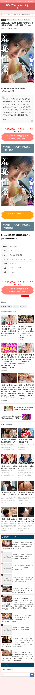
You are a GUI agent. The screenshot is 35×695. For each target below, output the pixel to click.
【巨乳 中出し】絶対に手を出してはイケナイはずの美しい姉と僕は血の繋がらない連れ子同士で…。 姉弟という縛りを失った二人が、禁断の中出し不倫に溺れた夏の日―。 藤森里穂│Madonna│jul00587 (17, 642)
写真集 (9, 19)
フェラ (21, 19)
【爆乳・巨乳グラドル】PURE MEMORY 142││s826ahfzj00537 (21, 628)
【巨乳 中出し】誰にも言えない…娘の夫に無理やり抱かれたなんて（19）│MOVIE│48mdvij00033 (22, 590)
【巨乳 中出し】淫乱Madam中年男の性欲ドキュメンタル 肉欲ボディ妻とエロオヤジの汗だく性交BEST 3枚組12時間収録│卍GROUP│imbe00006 (17, 545)
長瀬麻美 (3, 19)
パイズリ (28, 19)
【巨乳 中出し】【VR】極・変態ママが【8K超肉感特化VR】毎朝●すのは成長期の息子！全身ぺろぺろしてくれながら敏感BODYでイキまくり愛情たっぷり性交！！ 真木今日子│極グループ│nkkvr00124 (17, 656)
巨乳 (15, 19)
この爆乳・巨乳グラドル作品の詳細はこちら (18, 137)
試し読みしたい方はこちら (18, 215)
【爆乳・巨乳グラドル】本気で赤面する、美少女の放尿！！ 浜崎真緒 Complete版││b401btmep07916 (22, 556)
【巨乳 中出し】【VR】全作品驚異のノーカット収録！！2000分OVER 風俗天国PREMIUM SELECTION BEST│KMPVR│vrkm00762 (17, 618)
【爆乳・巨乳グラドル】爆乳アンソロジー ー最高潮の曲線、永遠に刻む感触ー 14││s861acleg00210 (22, 579)
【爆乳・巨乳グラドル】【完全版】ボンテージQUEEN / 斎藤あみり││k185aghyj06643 (22, 567)
